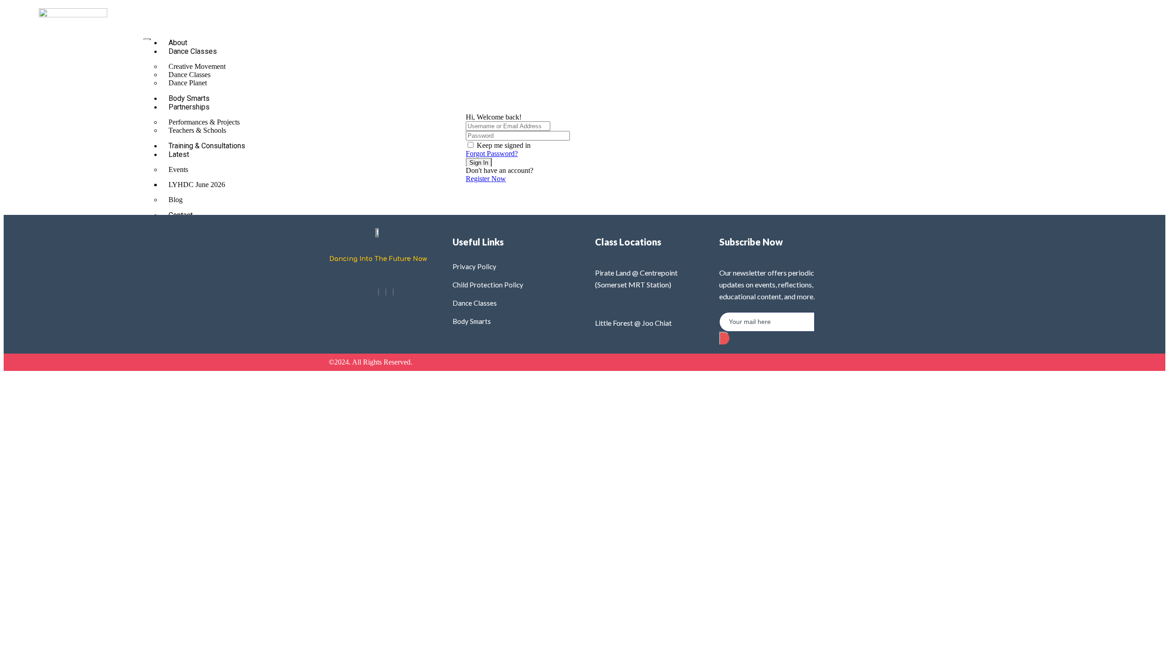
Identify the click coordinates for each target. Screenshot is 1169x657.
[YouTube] (393, 291)
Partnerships (189, 107)
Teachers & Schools (197, 130)
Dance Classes (193, 51)
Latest (179, 154)
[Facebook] (378, 291)
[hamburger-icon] (147, 39)
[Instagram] (385, 291)
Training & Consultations (207, 145)
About (178, 42)
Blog (176, 199)
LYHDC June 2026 (197, 184)
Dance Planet (188, 83)
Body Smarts (189, 98)
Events (178, 169)
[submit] (724, 338)
